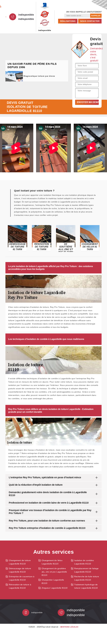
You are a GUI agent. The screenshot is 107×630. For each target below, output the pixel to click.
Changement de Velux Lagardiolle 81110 (52, 562)
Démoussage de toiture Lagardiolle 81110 (20, 570)
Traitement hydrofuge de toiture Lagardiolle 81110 (86, 586)
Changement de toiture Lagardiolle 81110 (20, 562)
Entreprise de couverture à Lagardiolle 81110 (21, 578)
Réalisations (67, 21)
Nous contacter (89, 21)
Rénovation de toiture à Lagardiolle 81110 (20, 586)
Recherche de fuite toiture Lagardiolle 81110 (86, 578)
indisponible (26, 14)
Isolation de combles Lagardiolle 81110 (84, 562)
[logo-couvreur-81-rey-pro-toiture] (5, 16)
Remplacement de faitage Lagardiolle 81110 (86, 570)
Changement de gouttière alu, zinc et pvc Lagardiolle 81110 (54, 571)
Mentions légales (69, 627)
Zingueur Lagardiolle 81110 (55, 588)
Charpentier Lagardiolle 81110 (53, 581)
